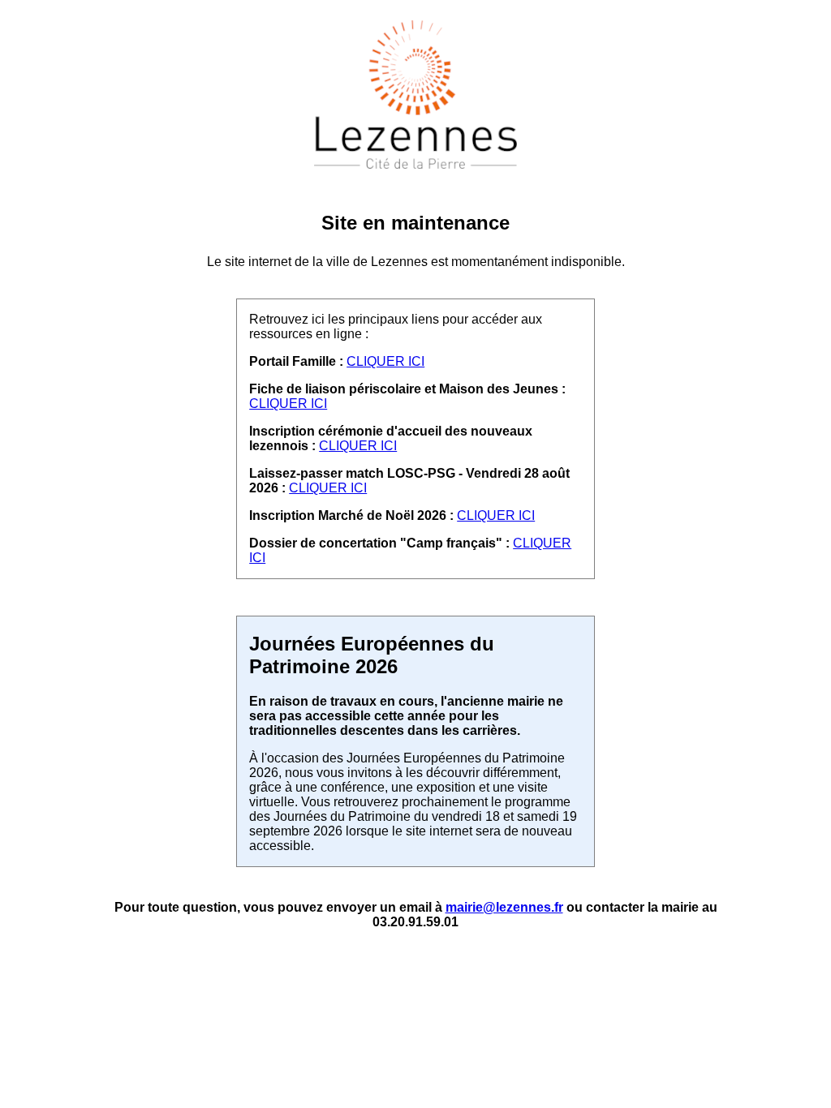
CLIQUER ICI (385, 361)
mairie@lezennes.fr (504, 907)
